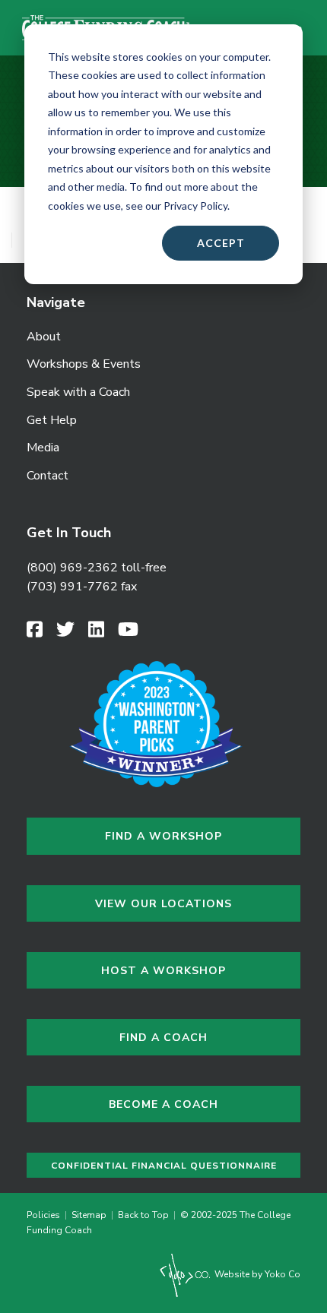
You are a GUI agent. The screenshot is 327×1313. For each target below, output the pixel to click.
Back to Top (143, 1215)
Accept (221, 242)
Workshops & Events (84, 364)
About (44, 336)
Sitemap (88, 1215)
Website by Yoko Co (256, 1274)
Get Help (52, 420)
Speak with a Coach (78, 392)
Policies (46, 1215)
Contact (47, 475)
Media (43, 447)
